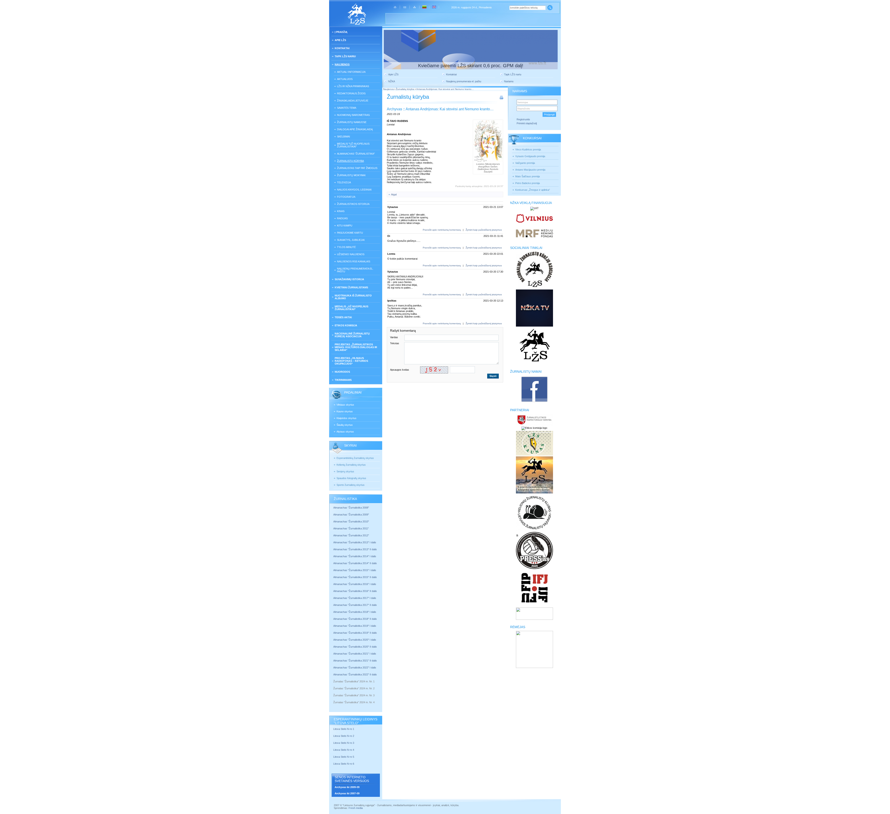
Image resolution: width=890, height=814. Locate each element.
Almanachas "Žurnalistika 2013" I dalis (354, 542)
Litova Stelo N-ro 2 (343, 736)
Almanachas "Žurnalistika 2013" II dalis (355, 549)
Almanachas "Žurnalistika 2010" (351, 521)
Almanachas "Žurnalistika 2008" (351, 507)
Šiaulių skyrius (345, 424)
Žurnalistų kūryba (350, 160)
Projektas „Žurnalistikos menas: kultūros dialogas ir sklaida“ (356, 347)
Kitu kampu (344, 225)
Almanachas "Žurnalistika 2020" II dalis (355, 646)
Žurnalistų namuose (351, 122)
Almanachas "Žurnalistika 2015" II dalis (355, 577)
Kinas (340, 211)
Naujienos (342, 64)
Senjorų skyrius (345, 471)
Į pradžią (341, 32)
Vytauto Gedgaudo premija (530, 156)
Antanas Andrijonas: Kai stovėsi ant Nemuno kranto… (445, 89)
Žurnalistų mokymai (351, 175)
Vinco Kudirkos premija (528, 149)
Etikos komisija (346, 325)
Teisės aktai (343, 317)
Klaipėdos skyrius (346, 418)
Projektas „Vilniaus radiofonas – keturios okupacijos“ (351, 361)
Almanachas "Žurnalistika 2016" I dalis (354, 584)
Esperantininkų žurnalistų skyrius (355, 458)
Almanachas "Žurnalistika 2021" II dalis (355, 660)
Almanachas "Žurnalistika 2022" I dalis (354, 667)
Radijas (342, 218)
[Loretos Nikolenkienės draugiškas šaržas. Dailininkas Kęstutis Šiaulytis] (488, 141)
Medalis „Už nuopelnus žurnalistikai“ (351, 308)
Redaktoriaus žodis (351, 93)
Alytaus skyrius (345, 431)
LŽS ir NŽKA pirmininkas (353, 86)
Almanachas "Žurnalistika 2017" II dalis (355, 605)
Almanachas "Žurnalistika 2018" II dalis (355, 618)
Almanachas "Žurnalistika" (356, 153)
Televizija (344, 182)
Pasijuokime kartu (350, 232)
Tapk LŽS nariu (345, 56)
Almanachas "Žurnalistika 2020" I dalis (355, 639)
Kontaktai (342, 48)
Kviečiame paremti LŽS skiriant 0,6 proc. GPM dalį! (470, 65)
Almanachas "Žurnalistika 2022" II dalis (355, 674)
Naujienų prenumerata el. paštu (355, 270)
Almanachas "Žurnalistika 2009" (351, 514)
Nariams (509, 81)
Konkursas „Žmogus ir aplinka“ (532, 189)
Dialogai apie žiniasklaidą (355, 129)
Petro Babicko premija (527, 183)
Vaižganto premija (525, 163)
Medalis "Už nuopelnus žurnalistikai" (353, 145)
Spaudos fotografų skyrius (351, 478)
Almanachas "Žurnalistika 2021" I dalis (354, 653)
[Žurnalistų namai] (534, 402)
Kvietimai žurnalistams (351, 287)
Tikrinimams (343, 379)
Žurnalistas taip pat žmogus (357, 168)
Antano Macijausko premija (530, 169)
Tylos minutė (346, 247)
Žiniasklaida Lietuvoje (352, 100)
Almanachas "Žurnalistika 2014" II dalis (355, 563)
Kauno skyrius (345, 411)
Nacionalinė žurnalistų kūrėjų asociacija (352, 335)
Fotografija (346, 196)
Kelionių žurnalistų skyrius (351, 464)
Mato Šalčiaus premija (527, 176)
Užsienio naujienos (350, 254)
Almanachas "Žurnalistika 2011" (351, 528)
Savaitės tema (346, 107)
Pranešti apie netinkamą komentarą (442, 230)
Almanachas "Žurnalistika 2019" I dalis (355, 625)
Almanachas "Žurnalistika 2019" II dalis (355, 632)
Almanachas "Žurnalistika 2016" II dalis (355, 591)
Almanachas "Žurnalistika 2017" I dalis (354, 598)
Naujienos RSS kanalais (353, 261)
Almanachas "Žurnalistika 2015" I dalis (354, 570)
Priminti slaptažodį (527, 123)
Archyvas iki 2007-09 (347, 793)
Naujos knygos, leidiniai (354, 189)
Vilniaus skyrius (345, 404)
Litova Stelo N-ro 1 (343, 729)
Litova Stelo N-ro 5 (344, 756)
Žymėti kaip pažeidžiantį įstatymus (484, 230)
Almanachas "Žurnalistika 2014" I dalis (354, 556)
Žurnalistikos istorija (353, 204)
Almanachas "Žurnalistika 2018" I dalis (355, 611)
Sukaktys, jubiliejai (351, 239)
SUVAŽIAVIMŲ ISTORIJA (349, 279)
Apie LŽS (340, 40)
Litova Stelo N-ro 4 (344, 749)
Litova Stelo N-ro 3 (343, 742)
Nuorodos (342, 371)
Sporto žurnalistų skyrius (351, 484)
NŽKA (391, 81)
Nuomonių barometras (353, 115)
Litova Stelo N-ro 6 (344, 763)
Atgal (394, 194)
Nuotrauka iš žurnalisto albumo (353, 297)
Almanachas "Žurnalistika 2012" (351, 535)
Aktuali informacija (351, 71)
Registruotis (523, 119)
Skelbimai (343, 136)
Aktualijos (345, 79)
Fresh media (356, 808)
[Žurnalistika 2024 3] (333, 698)
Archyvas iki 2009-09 (347, 787)
